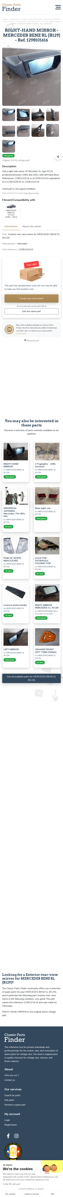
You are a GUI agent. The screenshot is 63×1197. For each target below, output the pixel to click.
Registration (10, 1124)
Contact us (9, 1080)
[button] (58, 76)
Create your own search (31, 298)
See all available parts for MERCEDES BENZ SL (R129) (31, 678)
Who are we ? (11, 1075)
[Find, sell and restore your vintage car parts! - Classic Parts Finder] (11, 7)
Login (7, 1120)
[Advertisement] (31, 380)
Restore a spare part (14, 1104)
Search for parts (12, 1095)
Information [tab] (11, 226)
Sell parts (9, 1100)
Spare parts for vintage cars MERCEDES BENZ (26, 19)
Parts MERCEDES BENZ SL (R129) (32, 21)
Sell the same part (31, 311)
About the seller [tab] (31, 226)
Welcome (6, 19)
